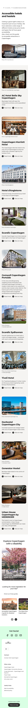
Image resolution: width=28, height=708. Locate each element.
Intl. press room (8, 679)
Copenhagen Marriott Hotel (11, 55)
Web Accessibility (9, 688)
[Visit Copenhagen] (8, 642)
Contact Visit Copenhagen (11, 658)
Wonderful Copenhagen (10, 677)
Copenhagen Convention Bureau (13, 669)
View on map (14, 705)
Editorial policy (8, 690)
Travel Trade (7, 675)
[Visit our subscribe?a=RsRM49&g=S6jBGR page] (20, 635)
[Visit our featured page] (16, 635)
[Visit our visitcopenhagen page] (7, 635)
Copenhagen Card (9, 667)
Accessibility (8, 7)
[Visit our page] (12, 635)
